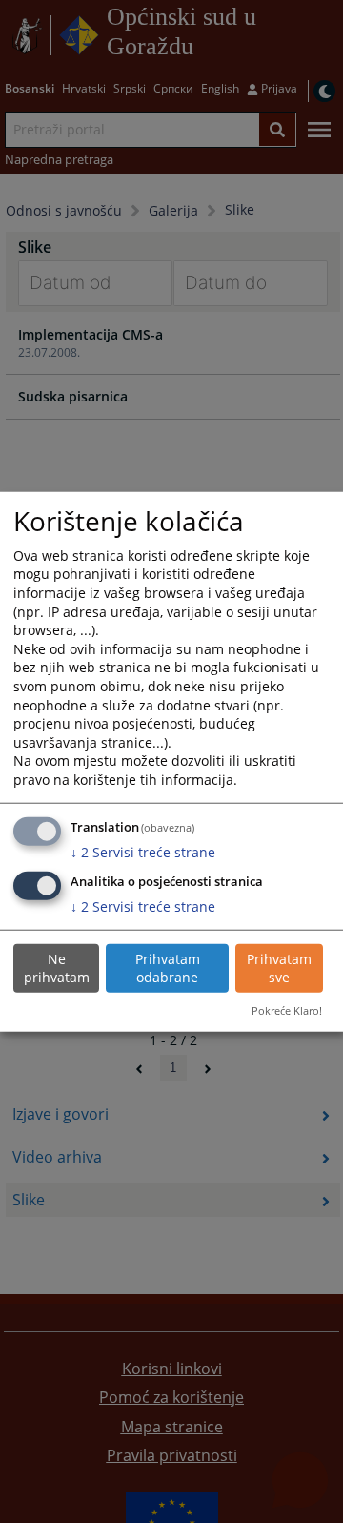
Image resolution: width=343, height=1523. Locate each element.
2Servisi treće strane (143, 852)
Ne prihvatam (57, 968)
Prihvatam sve (279, 968)
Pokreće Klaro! (287, 1010)
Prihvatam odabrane (167, 968)
